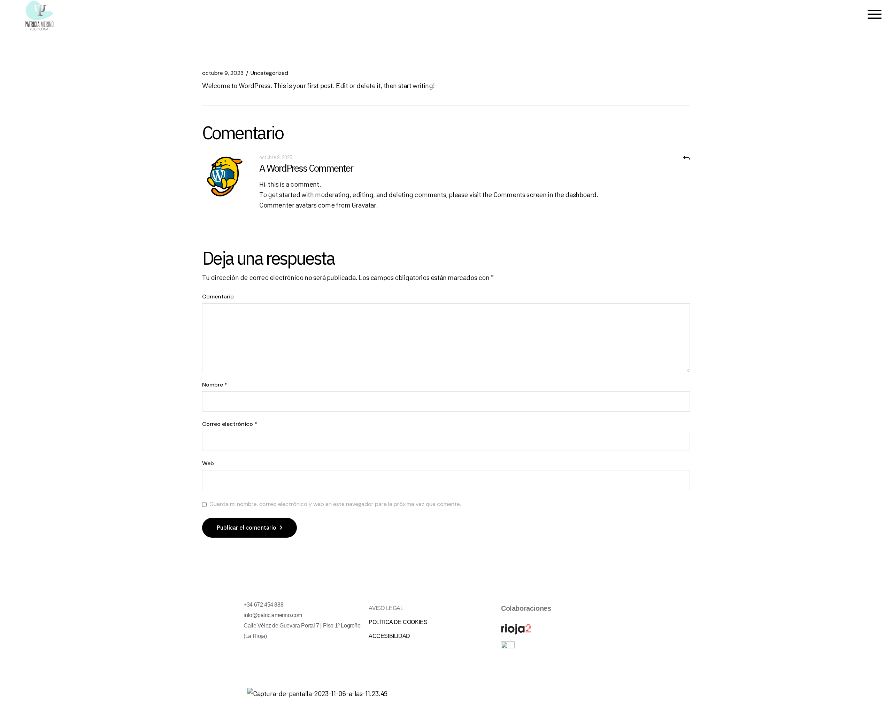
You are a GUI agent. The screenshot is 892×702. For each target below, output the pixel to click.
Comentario (218, 296)
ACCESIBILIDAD (389, 636)
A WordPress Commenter (306, 168)
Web (208, 463)
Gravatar (364, 205)
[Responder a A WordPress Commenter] (686, 157)
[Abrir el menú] (875, 15)
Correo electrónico (229, 424)
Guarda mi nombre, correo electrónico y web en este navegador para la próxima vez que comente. (335, 504)
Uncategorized (269, 73)
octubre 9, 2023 (223, 73)
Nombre (214, 384)
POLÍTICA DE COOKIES (399, 622)
